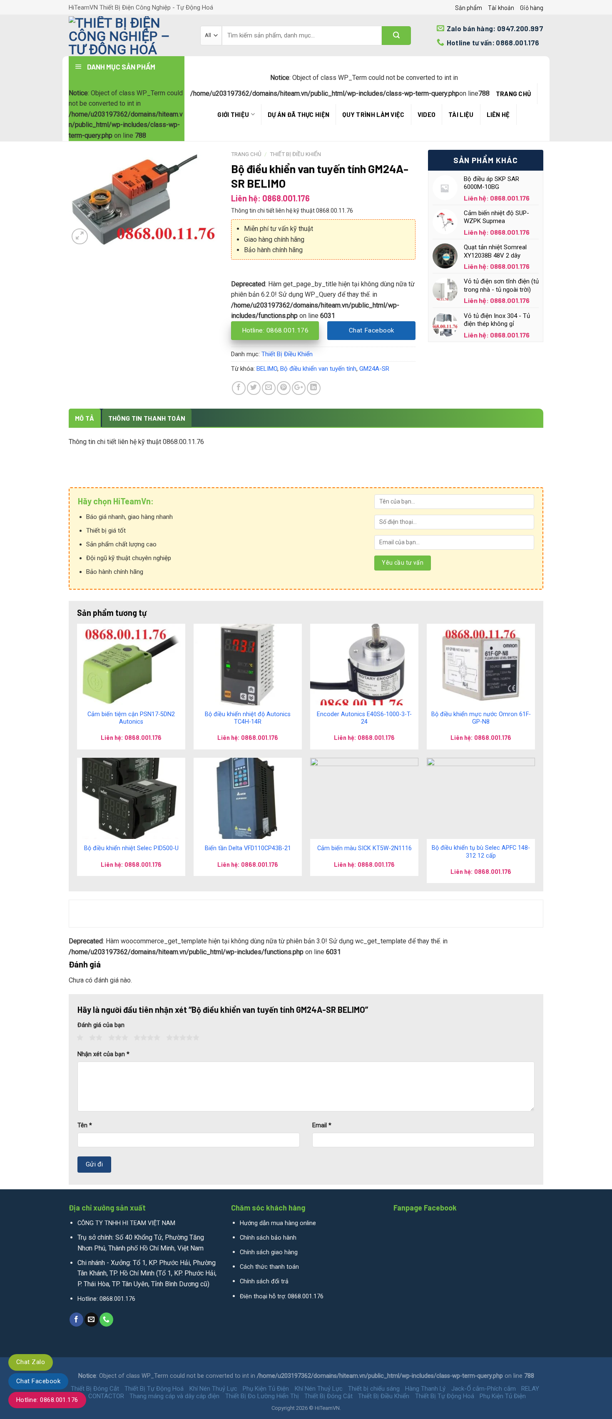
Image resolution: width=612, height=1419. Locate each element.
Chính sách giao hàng (269, 1252)
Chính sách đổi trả (264, 1281)
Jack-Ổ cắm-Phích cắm (483, 1388)
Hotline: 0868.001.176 (47, 1400)
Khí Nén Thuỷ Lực (213, 1388)
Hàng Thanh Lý (425, 1388)
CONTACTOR (106, 1396)
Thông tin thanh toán (146, 418)
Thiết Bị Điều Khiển (295, 154)
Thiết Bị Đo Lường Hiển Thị (262, 1396)
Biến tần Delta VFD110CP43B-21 (248, 848)
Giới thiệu (233, 114)
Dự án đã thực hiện (298, 114)
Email (321, 1125)
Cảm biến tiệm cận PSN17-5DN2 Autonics (131, 718)
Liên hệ (498, 114)
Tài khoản (501, 7)
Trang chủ (513, 93)
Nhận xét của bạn (103, 1054)
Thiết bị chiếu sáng (374, 1388)
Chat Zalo (30, 1362)
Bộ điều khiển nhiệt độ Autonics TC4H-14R (248, 718)
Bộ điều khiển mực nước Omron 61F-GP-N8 (481, 718)
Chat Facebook (38, 1381)
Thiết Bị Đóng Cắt (95, 1388)
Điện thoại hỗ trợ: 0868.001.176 (281, 1296)
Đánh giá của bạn (100, 1025)
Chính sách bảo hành (268, 1237)
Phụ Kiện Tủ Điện (266, 1388)
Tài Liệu (460, 114)
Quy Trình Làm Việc (373, 114)
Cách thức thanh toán (269, 1266)
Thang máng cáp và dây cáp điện (174, 1396)
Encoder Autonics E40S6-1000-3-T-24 (364, 718)
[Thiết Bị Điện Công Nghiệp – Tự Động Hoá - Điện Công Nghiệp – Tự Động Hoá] (128, 35)
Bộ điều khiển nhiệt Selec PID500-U (131, 848)
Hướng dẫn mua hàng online (278, 1223)
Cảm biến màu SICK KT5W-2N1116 (364, 848)
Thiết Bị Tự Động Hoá (154, 1388)
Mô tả (85, 418)
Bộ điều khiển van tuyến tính (318, 368)
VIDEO (427, 114)
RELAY (530, 1388)
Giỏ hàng (531, 7)
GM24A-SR (374, 368)
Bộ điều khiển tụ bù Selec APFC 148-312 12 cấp (481, 851)
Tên (84, 1125)
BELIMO (266, 368)
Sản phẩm (468, 7)
